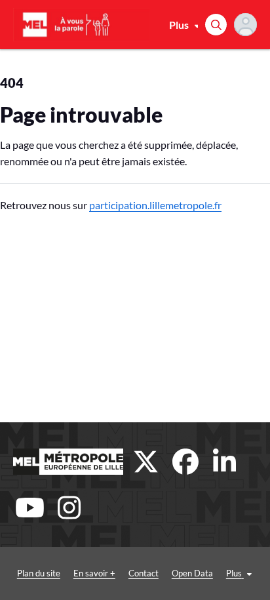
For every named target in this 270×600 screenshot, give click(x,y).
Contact (143, 573)
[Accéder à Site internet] (68, 462)
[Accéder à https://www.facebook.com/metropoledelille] (185, 462)
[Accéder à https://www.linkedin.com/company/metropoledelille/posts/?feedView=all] (224, 462)
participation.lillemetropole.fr (155, 205)
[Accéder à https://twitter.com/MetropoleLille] (146, 462)
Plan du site (38, 573)
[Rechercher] (215, 24)
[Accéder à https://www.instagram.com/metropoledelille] (68, 507)
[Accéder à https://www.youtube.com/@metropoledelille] (29, 507)
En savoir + (94, 573)
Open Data (192, 573)
